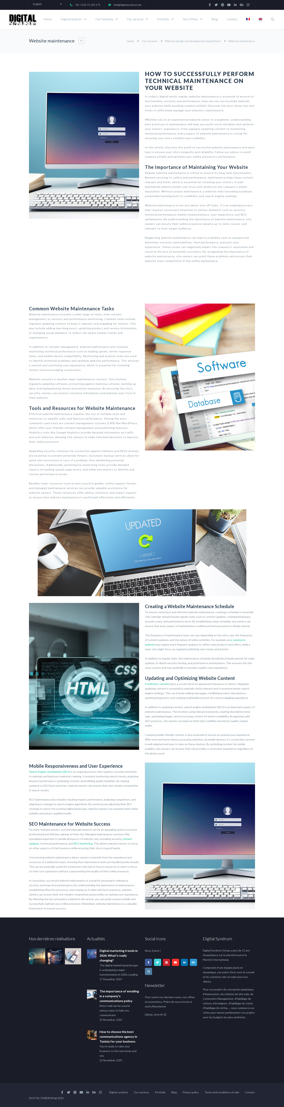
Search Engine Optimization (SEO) (49, 771)
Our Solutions (104, 19)
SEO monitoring (83, 843)
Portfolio (163, 19)
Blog (214, 19)
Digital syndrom (71, 19)
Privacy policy (191, 1092)
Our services (135, 19)
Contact (232, 19)
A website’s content (157, 684)
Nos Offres (190, 19)
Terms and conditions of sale (222, 1092)
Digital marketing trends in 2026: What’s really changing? (118, 955)
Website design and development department (193, 41)
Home (47, 19)
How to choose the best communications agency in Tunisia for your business (118, 1036)
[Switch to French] (248, 19)
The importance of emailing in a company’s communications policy (119, 996)
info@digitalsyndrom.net (127, 4)
